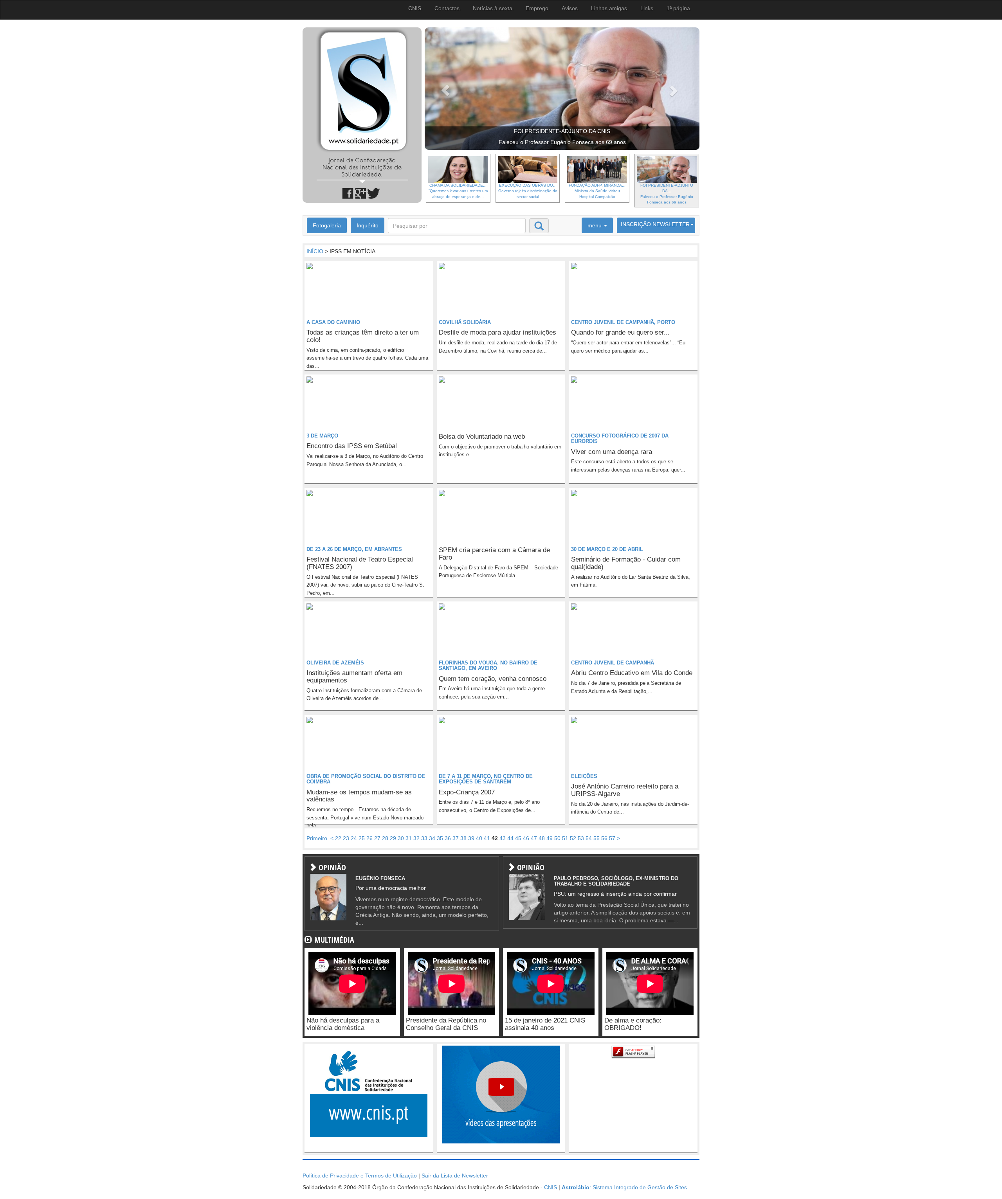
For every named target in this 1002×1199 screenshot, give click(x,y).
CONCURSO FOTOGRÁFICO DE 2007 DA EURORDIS (620, 438)
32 (416, 838)
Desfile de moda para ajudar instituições (497, 332)
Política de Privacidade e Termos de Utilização (360, 1175)
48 (542, 838)
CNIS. (415, 8)
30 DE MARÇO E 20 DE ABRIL (607, 549)
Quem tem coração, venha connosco (492, 678)
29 (393, 838)
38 (463, 838)
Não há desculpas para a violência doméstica (342, 1024)
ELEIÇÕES (584, 776)
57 (612, 838)
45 (518, 838)
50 (557, 838)
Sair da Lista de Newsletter (455, 1175)
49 (549, 838)
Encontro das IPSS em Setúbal (351, 446)
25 (362, 838)
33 (424, 838)
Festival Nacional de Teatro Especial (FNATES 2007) (359, 563)
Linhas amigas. (610, 8)
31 (408, 838)
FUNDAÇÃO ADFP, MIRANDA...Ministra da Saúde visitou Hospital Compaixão (597, 191)
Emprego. (538, 8)
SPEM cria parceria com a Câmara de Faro (494, 553)
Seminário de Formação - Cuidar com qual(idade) (626, 563)
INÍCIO (314, 251)
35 (440, 838)
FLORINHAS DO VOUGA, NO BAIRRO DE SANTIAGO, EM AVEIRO (488, 665)
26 (369, 838)
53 (581, 838)
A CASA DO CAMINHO (333, 322)
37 (455, 838)
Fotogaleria (327, 225)
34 (432, 838)
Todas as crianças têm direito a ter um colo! (362, 336)
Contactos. (447, 8)
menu (595, 225)
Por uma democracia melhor (390, 888)
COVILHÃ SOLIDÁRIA (465, 322)
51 (565, 838)
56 (604, 838)
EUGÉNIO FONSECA (380, 878)
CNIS (550, 1187)
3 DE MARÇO (322, 436)
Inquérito (367, 225)
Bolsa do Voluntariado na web (482, 436)
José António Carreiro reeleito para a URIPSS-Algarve (624, 790)
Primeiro (316, 838)
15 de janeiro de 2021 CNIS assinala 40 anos (545, 1024)
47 (534, 838)
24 (354, 838)
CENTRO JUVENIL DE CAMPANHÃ (612, 663)
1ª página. (679, 8)
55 (596, 838)
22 (338, 838)
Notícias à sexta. (493, 8)
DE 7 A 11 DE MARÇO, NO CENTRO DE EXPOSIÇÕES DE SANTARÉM (486, 779)
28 (385, 838)
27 (377, 838)
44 (510, 838)
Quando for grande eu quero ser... (620, 332)
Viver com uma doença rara (611, 451)
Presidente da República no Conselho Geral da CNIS (446, 1024)
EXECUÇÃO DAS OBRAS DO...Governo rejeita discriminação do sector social (527, 191)
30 (401, 838)
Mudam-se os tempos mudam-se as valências (359, 796)
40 (479, 838)
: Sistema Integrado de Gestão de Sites (624, 1187)
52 (573, 838)
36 (448, 838)
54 (589, 838)
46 (526, 838)
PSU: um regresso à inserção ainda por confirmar (615, 894)
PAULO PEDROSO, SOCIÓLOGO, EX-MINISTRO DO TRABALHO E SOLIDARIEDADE (616, 881)
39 (471, 838)
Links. (647, 8)
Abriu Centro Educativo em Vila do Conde (631, 673)
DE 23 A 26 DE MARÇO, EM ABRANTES (354, 549)
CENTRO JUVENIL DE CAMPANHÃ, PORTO (623, 322)
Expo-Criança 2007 (467, 792)
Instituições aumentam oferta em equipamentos (354, 676)
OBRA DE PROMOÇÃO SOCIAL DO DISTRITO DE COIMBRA (365, 779)
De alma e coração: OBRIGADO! (632, 1024)
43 (502, 838)
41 (487, 838)
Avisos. (570, 8)
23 (346, 838)
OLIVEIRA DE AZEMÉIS (335, 663)
